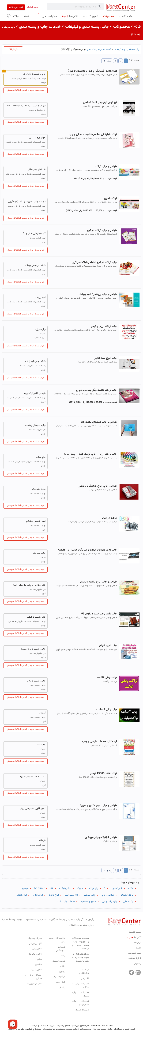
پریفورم (62, 971)
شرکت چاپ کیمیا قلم (35, 361)
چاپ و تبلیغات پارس (36, 681)
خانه (137, 26)
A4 (51, 888)
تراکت (130, 888)
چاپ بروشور (89, 895)
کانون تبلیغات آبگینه (36, 617)
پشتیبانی (137, 963)
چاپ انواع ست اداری (105, 358)
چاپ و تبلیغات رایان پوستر (33, 649)
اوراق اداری (38, 895)
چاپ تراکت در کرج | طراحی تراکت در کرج (94, 262)
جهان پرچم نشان (37, 138)
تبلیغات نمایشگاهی (84, 971)
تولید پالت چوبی (109, 902)
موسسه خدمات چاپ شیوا (33, 777)
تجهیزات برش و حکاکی (80, 985)
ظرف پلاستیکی (59, 977)
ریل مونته (93, 888)
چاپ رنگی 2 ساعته (106, 710)
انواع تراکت (54, 895)
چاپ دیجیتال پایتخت (35, 425)
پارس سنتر (48, 922)
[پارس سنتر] (121, 7)
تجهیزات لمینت (82, 1010)
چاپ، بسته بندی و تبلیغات (87, 26)
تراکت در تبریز (109, 518)
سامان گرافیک (39, 489)
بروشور (25, 888)
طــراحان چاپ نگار (37, 170)
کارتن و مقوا (60, 982)
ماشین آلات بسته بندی (57, 940)
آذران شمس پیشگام (36, 521)
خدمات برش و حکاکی (33, 976)
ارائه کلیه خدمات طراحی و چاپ (99, 741)
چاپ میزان (40, 329)
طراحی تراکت (65, 888)
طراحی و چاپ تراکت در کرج (102, 230)
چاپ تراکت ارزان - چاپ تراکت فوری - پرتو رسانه (90, 454)
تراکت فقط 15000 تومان (103, 773)
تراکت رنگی (128, 902)
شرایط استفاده (135, 958)
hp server (39, 888)
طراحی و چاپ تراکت (106, 166)
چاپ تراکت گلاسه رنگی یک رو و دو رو (96, 390)
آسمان (42, 713)
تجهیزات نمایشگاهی (60, 948)
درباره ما (137, 942)
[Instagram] (138, 972)
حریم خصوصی (134, 953)
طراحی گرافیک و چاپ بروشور (101, 837)
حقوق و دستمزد (88, 902)
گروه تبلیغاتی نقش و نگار (34, 234)
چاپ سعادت (39, 553)
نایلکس (38, 964)
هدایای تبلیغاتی (58, 961)
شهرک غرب (117, 888)
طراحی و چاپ (107, 895)
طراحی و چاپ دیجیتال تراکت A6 (99, 422)
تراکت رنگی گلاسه (107, 678)
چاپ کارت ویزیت (34, 983)
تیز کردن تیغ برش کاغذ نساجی (100, 102)
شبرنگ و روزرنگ (35, 938)
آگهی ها (134, 937)
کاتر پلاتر (85, 978)
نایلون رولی (37, 949)
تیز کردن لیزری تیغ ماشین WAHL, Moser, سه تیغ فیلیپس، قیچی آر (26, 106)
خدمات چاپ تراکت (66, 902)
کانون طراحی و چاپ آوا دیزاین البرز (29, 585)
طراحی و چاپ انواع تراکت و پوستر (98, 582)
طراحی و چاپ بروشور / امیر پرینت (98, 294)
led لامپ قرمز (71, 895)
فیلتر (15, 49)
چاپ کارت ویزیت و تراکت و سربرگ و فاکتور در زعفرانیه (87, 550)
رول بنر (62, 987)
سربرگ (80, 888)
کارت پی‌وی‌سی (35, 943)
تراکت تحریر (110, 198)
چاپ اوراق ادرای (108, 646)
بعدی (107, 60)
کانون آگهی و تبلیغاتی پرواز (33, 809)
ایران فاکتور (21, 895)
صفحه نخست (135, 932)
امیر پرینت (41, 297)
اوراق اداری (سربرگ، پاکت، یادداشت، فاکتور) (92, 71)
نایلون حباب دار (35, 954)
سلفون (39, 959)
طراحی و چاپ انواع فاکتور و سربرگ (98, 805)
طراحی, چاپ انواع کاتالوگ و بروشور (97, 486)
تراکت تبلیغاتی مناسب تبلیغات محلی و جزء (93, 134)
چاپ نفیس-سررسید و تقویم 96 (99, 614)
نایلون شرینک (36, 970)
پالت (63, 956)
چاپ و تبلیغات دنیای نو (34, 74)
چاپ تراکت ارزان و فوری (104, 326)
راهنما (138, 948)
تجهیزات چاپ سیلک (80, 994)
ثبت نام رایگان (16, 7)
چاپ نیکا (41, 745)
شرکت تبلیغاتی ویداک (35, 266)
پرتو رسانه (41, 457)
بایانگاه (42, 841)
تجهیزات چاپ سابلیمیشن (80, 1002)
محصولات (121, 26)
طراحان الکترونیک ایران (35, 393)
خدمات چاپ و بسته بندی (40, 26)
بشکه (62, 966)
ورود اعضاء (32, 7)
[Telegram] (131, 972)
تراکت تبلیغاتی (126, 895)
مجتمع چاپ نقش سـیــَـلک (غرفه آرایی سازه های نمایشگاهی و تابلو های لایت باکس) (26, 202)
